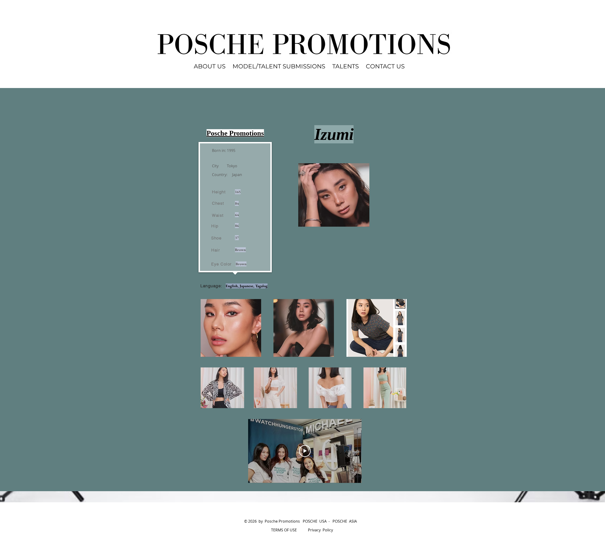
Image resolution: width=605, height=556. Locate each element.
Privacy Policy (320, 530)
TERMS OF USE (284, 530)
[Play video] (305, 451)
